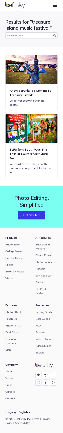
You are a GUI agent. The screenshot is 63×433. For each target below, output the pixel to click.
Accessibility (22, 423)
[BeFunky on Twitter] (46, 375)
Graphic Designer (15, 258)
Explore (40, 352)
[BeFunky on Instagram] (38, 382)
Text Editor (12, 332)
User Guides (42, 318)
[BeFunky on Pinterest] (38, 375)
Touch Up (11, 318)
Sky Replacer (43, 275)
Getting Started (44, 312)
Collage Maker (14, 251)
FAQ (38, 325)
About (9, 371)
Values (9, 378)
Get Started (31, 215)
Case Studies (43, 345)
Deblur (39, 282)
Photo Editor (12, 244)
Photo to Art (13, 325)
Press (8, 385)
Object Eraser (43, 255)
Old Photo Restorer (41, 291)
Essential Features (10, 341)
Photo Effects (13, 312)
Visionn (9, 278)
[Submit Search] (55, 35)
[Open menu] (55, 5)
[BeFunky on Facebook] (53, 375)
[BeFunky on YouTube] (53, 382)
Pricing (9, 264)
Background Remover (42, 246)
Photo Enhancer (45, 262)
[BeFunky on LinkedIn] (46, 382)
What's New (43, 339)
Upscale (40, 268)
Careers (10, 391)
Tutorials (40, 332)
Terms (35, 419)
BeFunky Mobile (15, 271)
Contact (10, 398)
